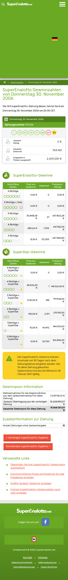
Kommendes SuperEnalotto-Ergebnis (27, 446)
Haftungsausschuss (47, 562)
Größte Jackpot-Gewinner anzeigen (30, 483)
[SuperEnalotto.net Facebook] (45, 525)
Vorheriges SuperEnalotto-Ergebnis (28, 437)
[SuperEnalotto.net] (19, 4)
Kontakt (27, 557)
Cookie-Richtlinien (49, 567)
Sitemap (42, 557)
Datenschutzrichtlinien (22, 562)
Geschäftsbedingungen (24, 567)
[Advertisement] (34, 44)
